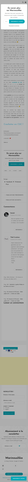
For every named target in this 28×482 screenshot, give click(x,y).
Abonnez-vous (17, 21)
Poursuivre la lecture (14, 25)
